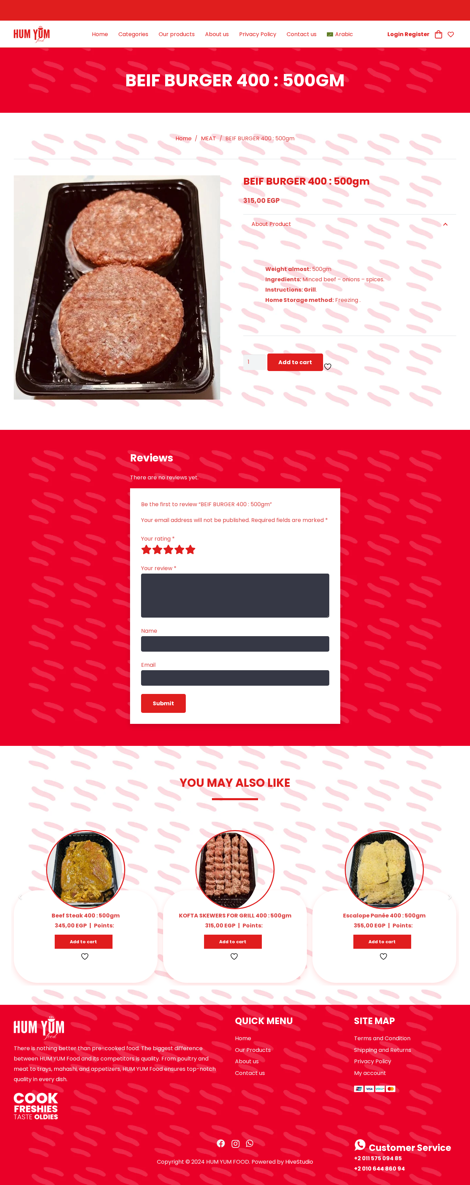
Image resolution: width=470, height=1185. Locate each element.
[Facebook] (221, 1143)
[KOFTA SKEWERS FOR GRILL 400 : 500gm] (227, 836)
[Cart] (438, 34)
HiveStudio (299, 1162)
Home (183, 138)
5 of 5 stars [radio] (190, 549)
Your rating (158, 539)
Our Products (253, 1050)
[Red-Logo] (32, 34)
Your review (159, 568)
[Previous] (20, 896)
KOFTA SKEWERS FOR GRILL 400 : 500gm (235, 916)
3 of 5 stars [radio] (168, 549)
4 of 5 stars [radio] (179, 549)
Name (149, 631)
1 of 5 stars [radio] (146, 549)
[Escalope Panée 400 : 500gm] (381, 836)
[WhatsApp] (249, 1143)
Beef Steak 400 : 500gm (86, 916)
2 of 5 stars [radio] (157, 549)
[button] (84, 942)
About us (247, 1061)
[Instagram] (235, 1143)
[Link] (452, 34)
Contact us (250, 1073)
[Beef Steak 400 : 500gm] (84, 836)
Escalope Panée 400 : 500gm (384, 916)
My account (370, 1073)
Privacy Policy (372, 1061)
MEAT (208, 138)
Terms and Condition (382, 1038)
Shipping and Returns (382, 1050)
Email (148, 665)
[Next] (449, 896)
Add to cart (295, 362)
